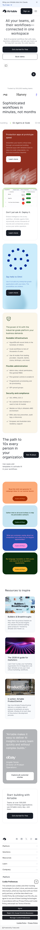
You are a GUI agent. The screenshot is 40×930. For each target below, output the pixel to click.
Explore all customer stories (20, 776)
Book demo (20, 57)
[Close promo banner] (36, 2)
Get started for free (20, 49)
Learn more (13, 159)
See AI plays (31, 455)
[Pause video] (33, 74)
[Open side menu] (35, 11)
